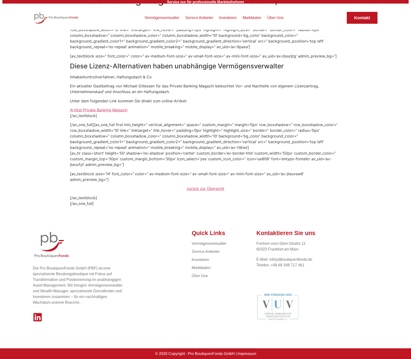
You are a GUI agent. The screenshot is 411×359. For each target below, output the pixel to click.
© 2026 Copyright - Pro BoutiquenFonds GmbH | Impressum (205, 354)
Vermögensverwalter (162, 18)
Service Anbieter (199, 18)
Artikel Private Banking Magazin (98, 110)
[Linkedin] (37, 317)
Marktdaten (252, 18)
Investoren (228, 18)
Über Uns (275, 18)
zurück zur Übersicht (205, 188)
